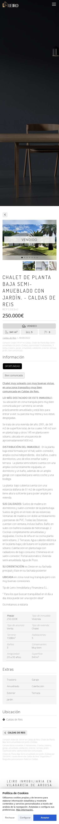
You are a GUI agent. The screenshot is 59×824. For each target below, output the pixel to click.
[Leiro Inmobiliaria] (10, 4)
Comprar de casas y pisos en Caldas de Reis (5, 214)
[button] (22, 257)
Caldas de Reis (9, 337)
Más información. (24, 810)
